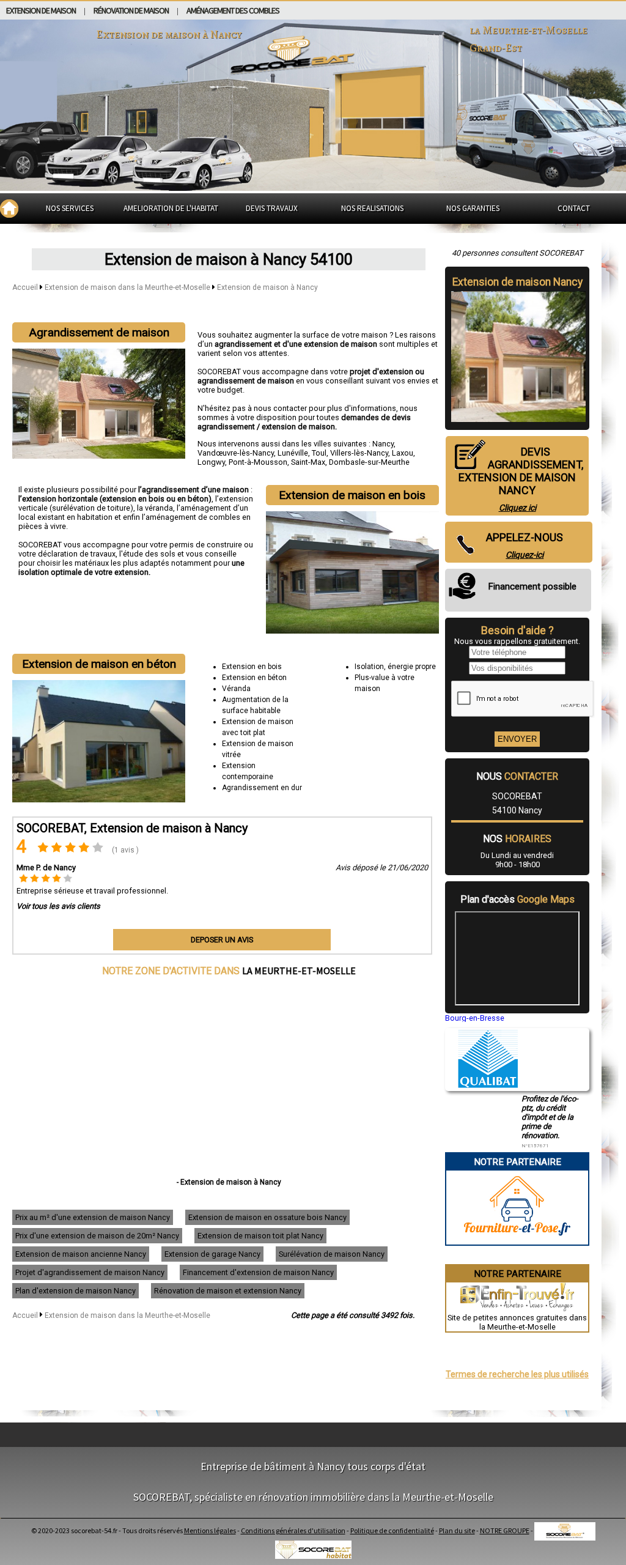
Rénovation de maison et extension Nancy (227, 1290)
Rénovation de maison (131, 10)
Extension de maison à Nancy (267, 287)
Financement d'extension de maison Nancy (258, 1272)
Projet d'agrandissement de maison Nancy (89, 1272)
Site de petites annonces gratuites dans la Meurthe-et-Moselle (517, 1322)
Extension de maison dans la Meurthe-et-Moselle (128, 287)
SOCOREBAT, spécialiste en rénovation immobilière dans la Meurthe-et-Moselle (313, 1497)
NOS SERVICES (70, 208)
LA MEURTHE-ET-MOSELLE (299, 970)
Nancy (383, 443)
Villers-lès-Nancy (359, 452)
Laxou (402, 452)
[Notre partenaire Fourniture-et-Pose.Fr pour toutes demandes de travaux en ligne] (517, 1240)
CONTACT (574, 208)
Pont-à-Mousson (258, 462)
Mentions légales (210, 1530)
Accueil (25, 287)
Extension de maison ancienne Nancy (80, 1254)
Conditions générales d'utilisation (293, 1530)
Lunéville (293, 452)
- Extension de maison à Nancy (229, 1182)
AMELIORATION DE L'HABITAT (170, 208)
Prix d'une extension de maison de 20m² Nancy (97, 1235)
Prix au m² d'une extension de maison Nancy (92, 1217)
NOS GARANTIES (472, 208)
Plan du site (457, 1530)
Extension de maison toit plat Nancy (260, 1235)
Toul (319, 452)
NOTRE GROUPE (504, 1530)
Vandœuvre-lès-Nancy (235, 452)
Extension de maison (41, 10)
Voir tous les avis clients (58, 906)
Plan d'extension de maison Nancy (75, 1290)
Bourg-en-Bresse (474, 1018)
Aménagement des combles (232, 10)
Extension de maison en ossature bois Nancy (267, 1217)
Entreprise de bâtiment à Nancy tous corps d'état (313, 1466)
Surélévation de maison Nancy (332, 1254)
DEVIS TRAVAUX (272, 208)
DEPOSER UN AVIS (222, 939)
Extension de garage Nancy (212, 1254)
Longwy (211, 462)
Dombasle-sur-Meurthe (369, 462)
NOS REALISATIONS (372, 208)
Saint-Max (308, 462)
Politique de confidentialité (392, 1530)
